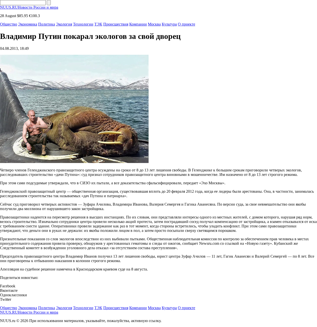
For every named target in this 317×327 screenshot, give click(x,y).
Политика (46, 24)
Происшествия (115, 24)
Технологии (83, 24)
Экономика (27, 24)
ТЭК (98, 24)
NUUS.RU (29, 7)
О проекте (186, 24)
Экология (64, 24)
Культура (169, 24)
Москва (154, 24)
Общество (8, 24)
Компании (138, 24)
